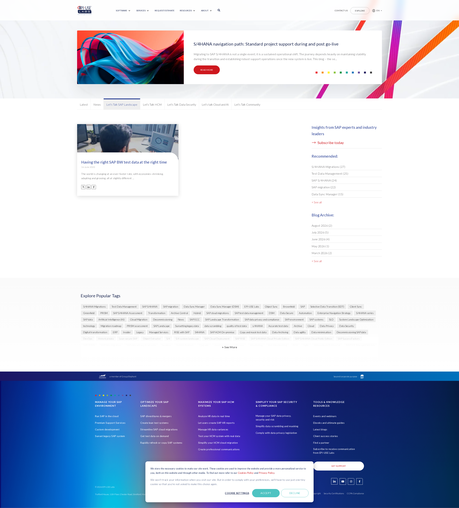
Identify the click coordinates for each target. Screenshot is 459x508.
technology (89, 325)
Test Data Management (330, 173)
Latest (84, 104)
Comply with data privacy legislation (276, 432)
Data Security (346, 325)
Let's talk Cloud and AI (215, 104)
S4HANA (199, 332)
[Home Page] (84, 10)
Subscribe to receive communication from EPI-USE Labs (334, 451)
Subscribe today (330, 142)
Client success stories (325, 436)
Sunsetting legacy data (187, 325)
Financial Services (235, 351)
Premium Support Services (110, 422)
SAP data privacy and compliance (262, 319)
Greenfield (88, 313)
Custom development (107, 429)
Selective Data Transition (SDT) (327, 306)
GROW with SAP (259, 351)
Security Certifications (334, 493)
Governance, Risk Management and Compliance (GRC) (303, 351)
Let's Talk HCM (152, 104)
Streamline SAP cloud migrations (159, 429)
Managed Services (158, 332)
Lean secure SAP (128, 338)
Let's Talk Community (247, 104)
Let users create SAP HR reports (216, 422)
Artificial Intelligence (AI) (111, 319)
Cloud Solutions (91, 351)
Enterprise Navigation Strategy (334, 313)
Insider (127, 332)
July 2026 (320, 232)
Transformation (156, 313)
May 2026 (320, 246)
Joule (360, 351)
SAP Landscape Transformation (222, 319)
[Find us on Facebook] (359, 481)
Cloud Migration (138, 319)
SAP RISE (240, 338)
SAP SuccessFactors (349, 338)
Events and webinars (325, 416)
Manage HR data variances (213, 429)
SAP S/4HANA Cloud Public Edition (313, 338)
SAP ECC (195, 319)
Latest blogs (320, 429)
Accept (266, 493)
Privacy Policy (266, 472)
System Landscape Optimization (356, 319)
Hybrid (197, 313)
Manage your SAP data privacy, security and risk (273, 417)
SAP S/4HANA (324, 180)
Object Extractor (152, 338)
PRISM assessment (137, 325)
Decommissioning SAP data (351, 332)
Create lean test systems (154, 422)
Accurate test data (278, 325)
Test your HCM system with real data (219, 436)
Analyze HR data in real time (214, 416)
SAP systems (316, 319)
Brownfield (289, 306)
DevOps (87, 338)
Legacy (140, 332)
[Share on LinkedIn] (88, 187)
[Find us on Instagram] (351, 481)
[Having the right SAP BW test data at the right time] (127, 144)
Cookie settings (237, 493)
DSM (271, 313)
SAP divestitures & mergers (155, 416)
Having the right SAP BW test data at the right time (124, 162)
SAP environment (294, 319)
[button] (376, 10)
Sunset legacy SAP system (110, 436)
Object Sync (271, 306)
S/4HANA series (365, 313)
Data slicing (186, 351)
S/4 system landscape (187, 338)
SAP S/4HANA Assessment (127, 313)
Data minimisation (321, 332)
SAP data (88, 319)
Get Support (338, 466)
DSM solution (113, 351)
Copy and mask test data (253, 332)
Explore (360, 10)
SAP (303, 306)
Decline (294, 493)
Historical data (106, 338)
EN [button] (378, 10)
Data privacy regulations (161, 351)
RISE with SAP (181, 332)
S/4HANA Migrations (328, 166)
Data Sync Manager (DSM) (224, 306)
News (97, 104)
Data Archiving (280, 332)
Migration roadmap (111, 325)
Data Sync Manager (327, 194)
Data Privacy (327, 325)
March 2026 (322, 253)
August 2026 (322, 225)
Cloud (311, 325)
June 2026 (321, 239)
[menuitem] (123, 11)
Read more (206, 69)
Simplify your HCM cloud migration (218, 442)
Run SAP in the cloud (107, 416)
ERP (115, 332)
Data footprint (134, 351)
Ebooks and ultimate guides (328, 422)
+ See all (317, 202)
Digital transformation (95, 332)
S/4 (168, 338)
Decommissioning (162, 319)
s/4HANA (257, 325)
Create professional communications (219, 449)
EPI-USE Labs (251, 306)
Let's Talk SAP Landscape (121, 104)
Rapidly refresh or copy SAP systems (161, 442)
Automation (305, 313)
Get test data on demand (154, 436)
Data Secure (286, 313)
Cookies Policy (246, 472)
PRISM (104, 313)
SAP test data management (249, 313)
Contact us (341, 10)
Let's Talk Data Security (181, 104)
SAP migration (324, 187)
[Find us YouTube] (343, 481)
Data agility (300, 332)
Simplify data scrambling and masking (277, 426)
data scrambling (213, 325)
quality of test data (237, 325)
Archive (298, 325)
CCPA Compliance (355, 493)
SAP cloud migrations (217, 313)
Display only (204, 351)
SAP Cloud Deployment (217, 338)
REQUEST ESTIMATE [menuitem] (164, 10)
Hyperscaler (345, 351)
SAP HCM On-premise (222, 332)
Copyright (316, 493)
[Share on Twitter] (83, 187)
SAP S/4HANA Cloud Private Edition (270, 338)
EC (218, 351)
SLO (331, 319)
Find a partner (321, 442)
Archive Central (179, 313)
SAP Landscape (161, 325)
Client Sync (356, 306)
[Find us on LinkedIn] (334, 481)
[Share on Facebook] (94, 187)
